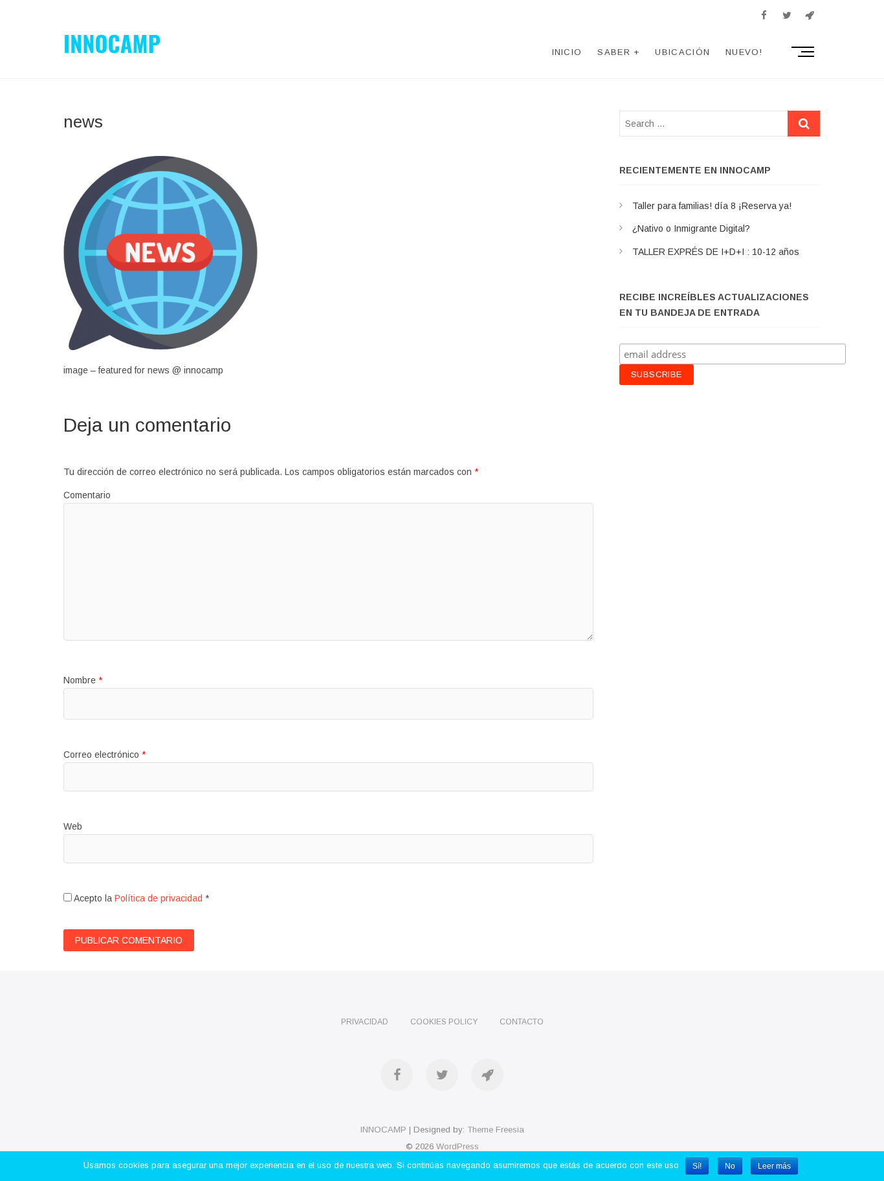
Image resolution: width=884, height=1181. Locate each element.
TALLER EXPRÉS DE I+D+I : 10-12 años (715, 252)
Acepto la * (140, 898)
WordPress (457, 1146)
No (730, 1166)
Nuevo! (743, 52)
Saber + (618, 52)
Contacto (522, 1021)
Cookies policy (444, 1021)
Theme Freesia (495, 1129)
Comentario (87, 495)
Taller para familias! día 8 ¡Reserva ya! (711, 206)
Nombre (82, 680)
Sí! (697, 1166)
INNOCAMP (383, 1129)
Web (72, 826)
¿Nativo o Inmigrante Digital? (691, 228)
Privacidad (364, 1021)
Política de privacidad (159, 898)
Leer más (774, 1166)
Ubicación (682, 52)
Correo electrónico (104, 754)
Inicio (567, 52)
